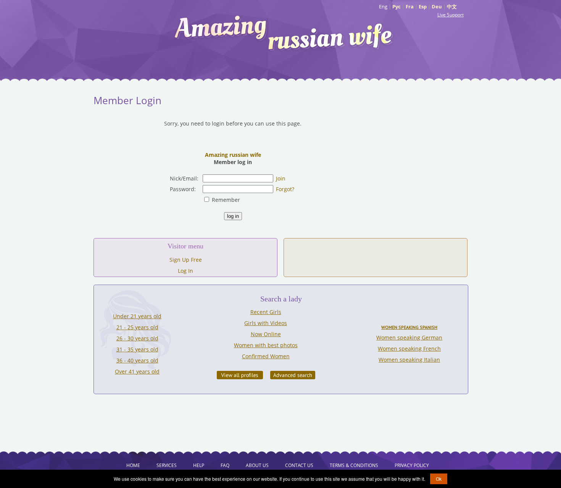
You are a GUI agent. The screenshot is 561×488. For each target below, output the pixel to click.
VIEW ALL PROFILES (240, 375)
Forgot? (285, 189)
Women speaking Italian (409, 359)
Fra (410, 6)
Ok (439, 478)
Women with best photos (266, 345)
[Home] (284, 32)
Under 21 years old (137, 316)
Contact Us (299, 465)
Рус (396, 6)
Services (166, 465)
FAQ (225, 465)
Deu (437, 6)
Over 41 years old (137, 371)
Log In (185, 270)
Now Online (266, 334)
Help (198, 465)
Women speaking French (409, 348)
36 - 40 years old (137, 360)
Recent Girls (265, 312)
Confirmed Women (266, 356)
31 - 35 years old (137, 349)
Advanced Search (292, 375)
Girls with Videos (265, 323)
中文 (452, 6)
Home (133, 465)
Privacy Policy (412, 465)
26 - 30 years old (137, 338)
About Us (257, 465)
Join (280, 178)
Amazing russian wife (233, 154)
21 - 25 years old (137, 327)
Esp (423, 6)
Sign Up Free (185, 259)
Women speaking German (409, 337)
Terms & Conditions (354, 465)
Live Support (450, 14)
